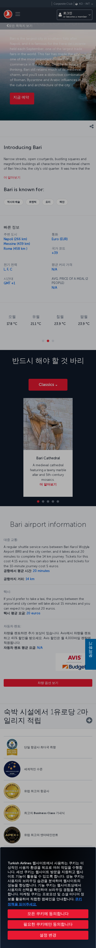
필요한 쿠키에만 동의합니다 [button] (48, 924)
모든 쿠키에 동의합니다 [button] (48, 913)
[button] (48, 935)
